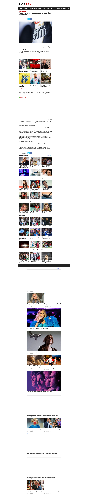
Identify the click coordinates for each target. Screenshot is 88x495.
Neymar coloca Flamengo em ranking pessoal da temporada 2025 (46, 226)
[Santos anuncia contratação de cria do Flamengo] (35, 256)
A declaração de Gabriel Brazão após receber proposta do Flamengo (46, 261)
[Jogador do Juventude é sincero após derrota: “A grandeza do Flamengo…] (47, 244)
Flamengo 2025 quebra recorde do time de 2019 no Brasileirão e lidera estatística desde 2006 (46, 86)
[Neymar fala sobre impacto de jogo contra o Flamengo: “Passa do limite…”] (35, 232)
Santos (24, 11)
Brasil (42, 224)
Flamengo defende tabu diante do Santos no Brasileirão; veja (24, 249)
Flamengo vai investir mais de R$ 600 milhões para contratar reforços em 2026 (45, 71)
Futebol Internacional (35, 8)
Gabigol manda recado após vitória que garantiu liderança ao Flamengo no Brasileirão (46, 237)
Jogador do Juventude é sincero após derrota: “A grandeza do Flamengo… (46, 250)
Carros (43, 8)
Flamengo (32, 224)
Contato (52, 8)
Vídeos (47, 8)
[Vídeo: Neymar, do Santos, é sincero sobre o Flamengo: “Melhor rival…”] (35, 221)
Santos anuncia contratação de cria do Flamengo (35, 261)
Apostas (63, 8)
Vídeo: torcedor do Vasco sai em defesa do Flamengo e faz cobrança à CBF (23, 86)
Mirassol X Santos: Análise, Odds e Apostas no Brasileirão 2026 (24, 226)
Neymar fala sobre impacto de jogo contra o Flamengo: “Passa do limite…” (35, 237)
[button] (68, 8)
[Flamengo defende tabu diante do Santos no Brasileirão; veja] (24, 244)
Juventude (20, 11)
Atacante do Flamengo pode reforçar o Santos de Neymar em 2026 (34, 71)
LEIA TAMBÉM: (22, 215)
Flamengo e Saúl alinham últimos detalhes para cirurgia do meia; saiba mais (24, 71)
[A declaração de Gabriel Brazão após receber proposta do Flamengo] (47, 256)
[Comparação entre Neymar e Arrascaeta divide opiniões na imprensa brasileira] (35, 244)
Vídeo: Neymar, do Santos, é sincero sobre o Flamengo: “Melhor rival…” (34, 226)
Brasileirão (26, 8)
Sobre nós (58, 8)
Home (21, 8)
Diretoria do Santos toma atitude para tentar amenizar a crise (33, 90)
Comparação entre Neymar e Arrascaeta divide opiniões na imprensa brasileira (35, 250)
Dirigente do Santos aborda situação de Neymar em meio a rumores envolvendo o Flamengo (24, 238)
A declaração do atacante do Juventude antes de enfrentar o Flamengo (24, 261)
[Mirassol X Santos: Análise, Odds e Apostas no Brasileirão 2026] (24, 221)
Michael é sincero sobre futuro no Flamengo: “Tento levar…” (35, 85)
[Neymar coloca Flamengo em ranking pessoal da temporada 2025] (47, 221)
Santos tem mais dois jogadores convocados (29, 88)
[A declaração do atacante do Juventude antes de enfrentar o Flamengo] (24, 256)
